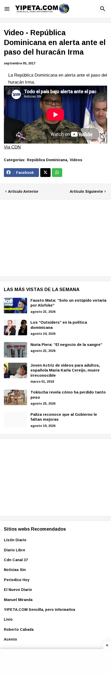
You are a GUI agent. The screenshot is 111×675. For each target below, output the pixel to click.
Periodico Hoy (16, 580)
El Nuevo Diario (18, 590)
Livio (8, 619)
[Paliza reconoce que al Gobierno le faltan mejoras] (15, 419)
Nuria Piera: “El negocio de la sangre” (66, 344)
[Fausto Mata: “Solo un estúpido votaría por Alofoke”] (15, 305)
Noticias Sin (15, 570)
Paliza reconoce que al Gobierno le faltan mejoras (63, 417)
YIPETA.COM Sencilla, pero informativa (39, 609)
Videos (76, 160)
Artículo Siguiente (86, 191)
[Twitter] (45, 172)
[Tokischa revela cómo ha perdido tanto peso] (15, 397)
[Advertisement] (42, 237)
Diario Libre (14, 550)
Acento (10, 639)
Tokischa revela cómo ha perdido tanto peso (68, 394)
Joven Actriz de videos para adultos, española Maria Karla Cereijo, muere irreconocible (65, 370)
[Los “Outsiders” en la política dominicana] (15, 327)
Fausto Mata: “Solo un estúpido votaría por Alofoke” (68, 303)
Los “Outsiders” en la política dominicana (58, 325)
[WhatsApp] (57, 172)
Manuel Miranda (18, 600)
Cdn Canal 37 (16, 560)
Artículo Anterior (23, 191)
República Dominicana (47, 160)
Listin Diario (15, 540)
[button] (7, 8)
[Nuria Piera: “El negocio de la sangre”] (15, 350)
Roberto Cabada (19, 629)
